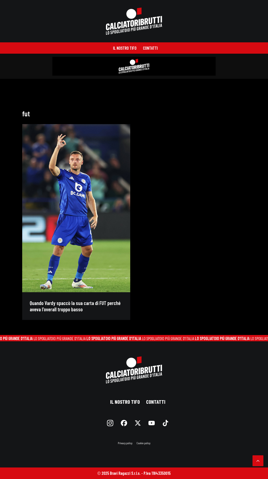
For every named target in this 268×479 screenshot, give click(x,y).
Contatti (150, 48)
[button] (76, 208)
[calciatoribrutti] (134, 21)
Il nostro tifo (125, 48)
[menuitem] (124, 48)
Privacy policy (125, 443)
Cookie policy (143, 443)
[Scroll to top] (258, 460)
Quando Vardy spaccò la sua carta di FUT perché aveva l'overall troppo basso (75, 306)
